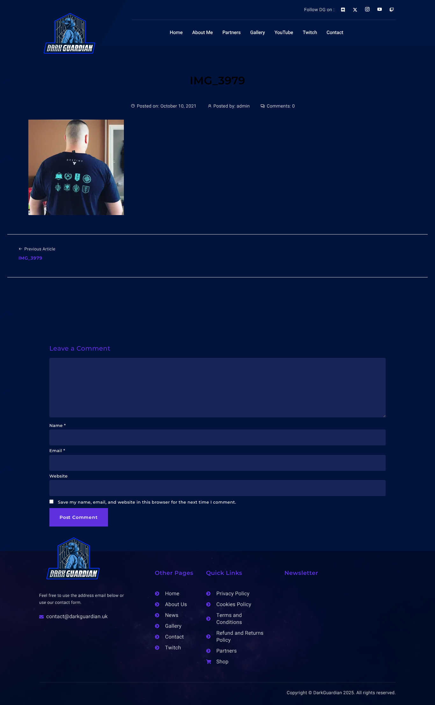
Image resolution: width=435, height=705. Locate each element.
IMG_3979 (217, 80)
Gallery (257, 32)
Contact (334, 32)
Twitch (310, 32)
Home (176, 32)
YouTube (284, 32)
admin (243, 106)
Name (57, 425)
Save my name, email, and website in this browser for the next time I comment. (147, 502)
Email (57, 450)
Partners (231, 32)
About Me (202, 32)
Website (58, 476)
